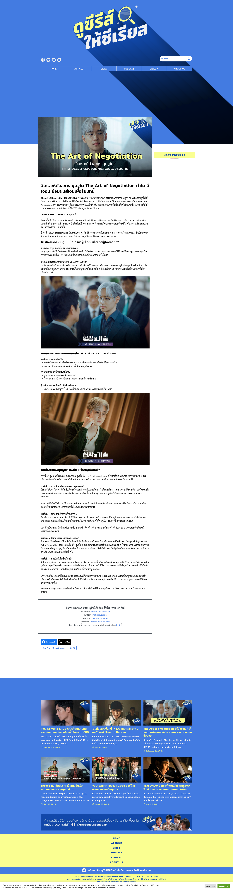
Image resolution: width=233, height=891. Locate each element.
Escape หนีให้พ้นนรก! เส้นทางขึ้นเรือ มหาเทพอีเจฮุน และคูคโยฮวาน (62, 787)
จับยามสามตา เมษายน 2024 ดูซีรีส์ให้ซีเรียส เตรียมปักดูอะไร (113, 787)
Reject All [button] (210, 886)
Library (154, 68)
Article (78, 68)
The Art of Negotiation (53, 647)
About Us (179, 68)
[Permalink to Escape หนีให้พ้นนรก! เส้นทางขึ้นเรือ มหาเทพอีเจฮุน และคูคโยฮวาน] (65, 769)
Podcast (129, 68)
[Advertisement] (116, 93)
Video (104, 68)
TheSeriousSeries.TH (100, 611)
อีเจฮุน (72, 647)
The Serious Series (99, 618)
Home (53, 68)
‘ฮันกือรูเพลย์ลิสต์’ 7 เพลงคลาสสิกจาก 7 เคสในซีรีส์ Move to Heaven (115, 730)
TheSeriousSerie (99, 614)
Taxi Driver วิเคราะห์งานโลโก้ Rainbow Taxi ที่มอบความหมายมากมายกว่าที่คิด (166, 787)
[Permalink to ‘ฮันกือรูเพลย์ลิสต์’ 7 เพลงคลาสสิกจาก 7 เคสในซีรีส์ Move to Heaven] (116, 712)
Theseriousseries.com (99, 621)
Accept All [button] (223, 886)
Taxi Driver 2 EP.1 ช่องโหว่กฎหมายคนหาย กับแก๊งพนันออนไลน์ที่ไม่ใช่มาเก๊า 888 (65, 730)
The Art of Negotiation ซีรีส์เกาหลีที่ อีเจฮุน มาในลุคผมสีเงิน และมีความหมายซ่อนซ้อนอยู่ (167, 732)
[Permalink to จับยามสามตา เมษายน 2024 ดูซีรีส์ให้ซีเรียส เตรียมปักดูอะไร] (116, 769)
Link (118, 625)
